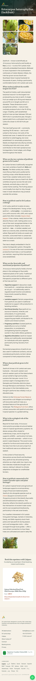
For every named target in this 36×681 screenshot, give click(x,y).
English (4, 663)
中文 (17, 671)
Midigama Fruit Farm (21, 407)
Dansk (18, 663)
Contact (4, 642)
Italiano (17, 666)
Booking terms (6, 644)
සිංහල (28, 668)
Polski (11, 668)
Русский (23, 668)
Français (8, 666)
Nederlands (5, 668)
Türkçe (13, 671)
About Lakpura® (6, 639)
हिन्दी (13, 666)
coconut (6, 249)
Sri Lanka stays (6, 633)
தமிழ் (9, 671)
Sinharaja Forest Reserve (22, 397)
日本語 (21, 666)
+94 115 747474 (26, 633)
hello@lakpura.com (28, 631)
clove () (13, 496)
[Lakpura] (4, 3)
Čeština (13, 663)
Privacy (4, 647)
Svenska (4, 671)
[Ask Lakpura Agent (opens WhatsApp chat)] (32, 677)
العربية (8, 663)
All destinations (6, 631)
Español (29, 663)
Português (17, 668)
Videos (4, 636)
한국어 (26, 666)
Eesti (3, 666)
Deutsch (23, 663)
